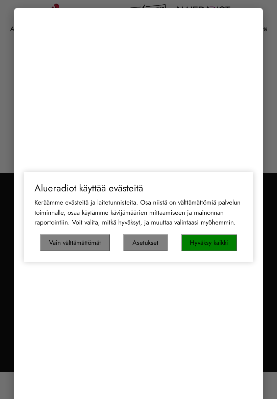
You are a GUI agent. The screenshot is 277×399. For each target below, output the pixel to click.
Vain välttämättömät (75, 242)
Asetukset (145, 242)
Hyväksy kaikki (209, 242)
